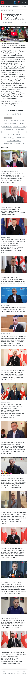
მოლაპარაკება (8, 129)
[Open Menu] (25, 2)
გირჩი (5, 120)
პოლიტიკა (8, 118)
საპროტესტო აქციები (14, 140)
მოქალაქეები (20, 129)
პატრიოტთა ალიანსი (14, 134)
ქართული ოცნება (8, 143)
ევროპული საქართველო (17, 120)
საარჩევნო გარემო (20, 137)
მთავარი (4, 10)
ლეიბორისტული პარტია (10, 123)
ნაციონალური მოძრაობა (9, 132)
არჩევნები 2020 (18, 118)
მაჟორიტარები (7, 126)
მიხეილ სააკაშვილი (19, 126)
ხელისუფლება (20, 143)
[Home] (2, 2)
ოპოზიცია (22, 132)
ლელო (22, 123)
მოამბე (10, 10)
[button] (6, 7)
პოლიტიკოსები (7, 137)
